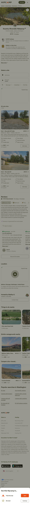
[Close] (15, 252)
